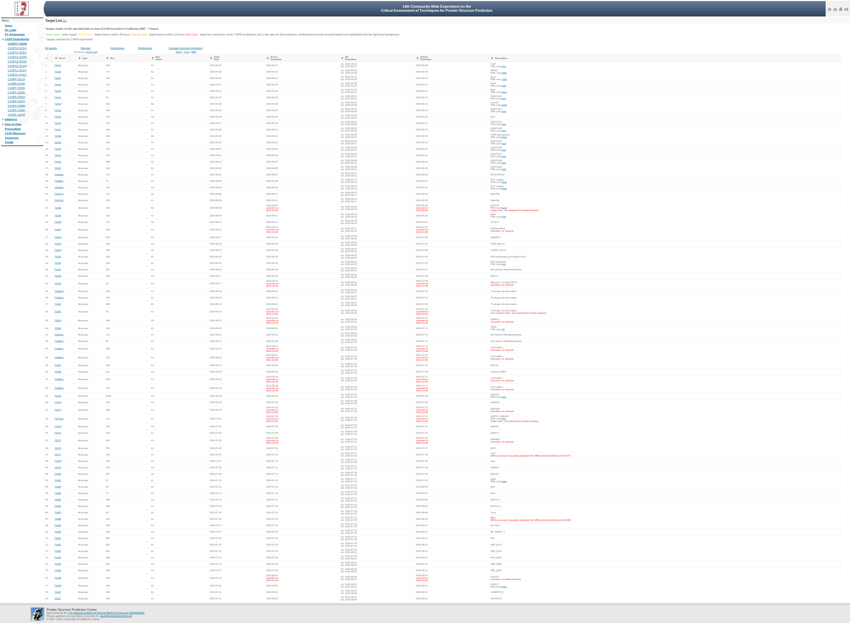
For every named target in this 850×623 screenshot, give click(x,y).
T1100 (57, 592)
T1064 (57, 328)
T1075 (57, 440)
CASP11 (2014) (17, 70)
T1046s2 (59, 187)
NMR (193, 52)
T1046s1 (59, 181)
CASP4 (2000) (16, 101)
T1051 (57, 229)
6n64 (504, 105)
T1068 (57, 371)
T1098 (57, 578)
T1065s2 (59, 341)
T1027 (57, 78)
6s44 (504, 73)
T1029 (57, 84)
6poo (504, 92)
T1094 (57, 557)
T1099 (57, 585)
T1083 (57, 487)
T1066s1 (59, 348)
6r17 (504, 418)
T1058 (57, 276)
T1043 (57, 168)
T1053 (57, 244)
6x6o (504, 481)
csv (64, 20)
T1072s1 (59, 418)
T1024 (57, 65)
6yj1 (504, 264)
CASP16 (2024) (17, 48)
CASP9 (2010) (16, 79)
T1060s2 (59, 291)
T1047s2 (59, 200)
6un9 (504, 208)
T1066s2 (59, 357)
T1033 (57, 110)
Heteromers (117, 48)
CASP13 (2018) (17, 61)
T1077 (57, 454)
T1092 (57, 544)
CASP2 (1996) (16, 110)
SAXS (179, 52)
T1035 (57, 123)
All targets (51, 48)
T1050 (57, 222)
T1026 (57, 72)
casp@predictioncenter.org (116, 616)
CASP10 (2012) (17, 74)
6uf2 (504, 85)
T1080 (57, 474)
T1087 (57, 512)
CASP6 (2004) (16, 92)
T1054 (57, 250)
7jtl (503, 329)
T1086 (57, 506)
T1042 (57, 162)
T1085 (57, 499)
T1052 (57, 237)
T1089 (57, 525)
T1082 (57, 480)
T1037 (57, 129)
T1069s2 (59, 388)
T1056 (57, 263)
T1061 (57, 304)
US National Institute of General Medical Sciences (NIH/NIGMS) (106, 613)
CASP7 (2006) (16, 88)
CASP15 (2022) (17, 52)
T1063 (57, 320)
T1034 (57, 117)
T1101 (57, 598)
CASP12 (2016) (17, 66)
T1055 (57, 256)
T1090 (57, 532)
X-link (186, 52)
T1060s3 (59, 297)
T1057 (57, 269)
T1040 (57, 149)
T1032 (57, 104)
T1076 (57, 448)
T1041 (57, 155)
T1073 (57, 426)
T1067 (57, 365)
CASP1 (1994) (16, 114)
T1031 (57, 97)
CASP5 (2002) (16, 97)
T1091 (57, 538)
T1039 (57, 142)
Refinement (145, 48)
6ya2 (504, 137)
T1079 (57, 467)
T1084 (57, 493)
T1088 (57, 519)
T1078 (57, 461)
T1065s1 (59, 334)
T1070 (57, 402)
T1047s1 (59, 194)
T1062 (57, 311)
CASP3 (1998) (16, 106)
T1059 (57, 283)
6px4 (504, 182)
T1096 (57, 570)
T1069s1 (59, 379)
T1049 (57, 215)
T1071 (57, 410)
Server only (92, 52)
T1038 (57, 136)
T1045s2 (59, 174)
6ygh (504, 587)
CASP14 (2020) (17, 57)
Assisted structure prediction (186, 48)
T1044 (57, 396)
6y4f (504, 217)
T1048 (57, 208)
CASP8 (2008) (16, 83)
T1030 (57, 91)
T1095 (57, 564)
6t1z (504, 66)
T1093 (57, 551)
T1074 (57, 433)
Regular (86, 48)
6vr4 (504, 98)
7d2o (504, 79)
